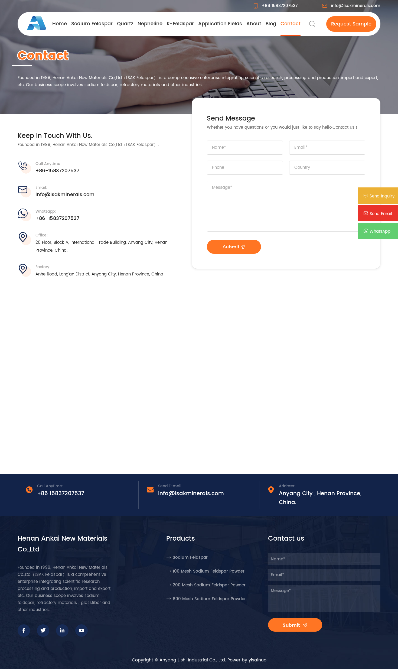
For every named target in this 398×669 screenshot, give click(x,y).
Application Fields (220, 24)
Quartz (125, 24)
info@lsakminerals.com (355, 5)
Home (59, 24)
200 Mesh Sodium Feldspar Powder (209, 585)
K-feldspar (180, 24)
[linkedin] (62, 630)
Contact (290, 24)
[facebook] (24, 630)
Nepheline (150, 24)
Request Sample (351, 24)
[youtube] (81, 630)
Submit (232, 247)
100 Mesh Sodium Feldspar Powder (208, 571)
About (253, 24)
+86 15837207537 (280, 5)
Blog (271, 24)
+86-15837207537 (57, 171)
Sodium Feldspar (92, 24)
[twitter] (43, 630)
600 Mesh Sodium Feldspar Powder (209, 599)
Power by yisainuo (246, 660)
